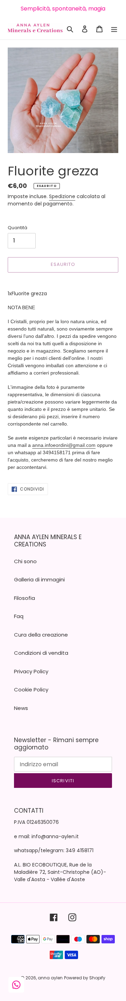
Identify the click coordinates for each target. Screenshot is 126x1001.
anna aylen (50, 978)
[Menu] (114, 28)
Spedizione (62, 196)
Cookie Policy (31, 689)
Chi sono (25, 561)
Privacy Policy (31, 671)
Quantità (17, 227)
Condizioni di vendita (41, 653)
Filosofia (24, 598)
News (21, 708)
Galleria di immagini (39, 579)
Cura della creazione (41, 634)
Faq (18, 616)
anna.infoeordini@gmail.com (64, 445)
